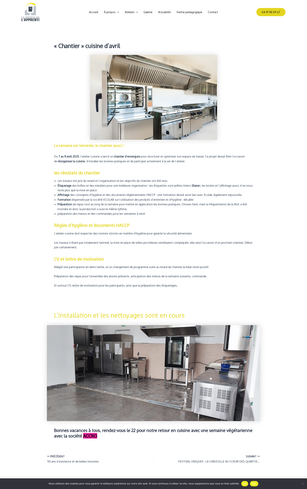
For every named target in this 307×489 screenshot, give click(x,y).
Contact (213, 12)
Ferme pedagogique (189, 12)
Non (254, 483)
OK (244, 483)
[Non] (302, 483)
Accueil (93, 12)
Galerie (148, 12)
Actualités (164, 12)
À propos (109, 12)
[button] (117, 12)
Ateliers (129, 12)
